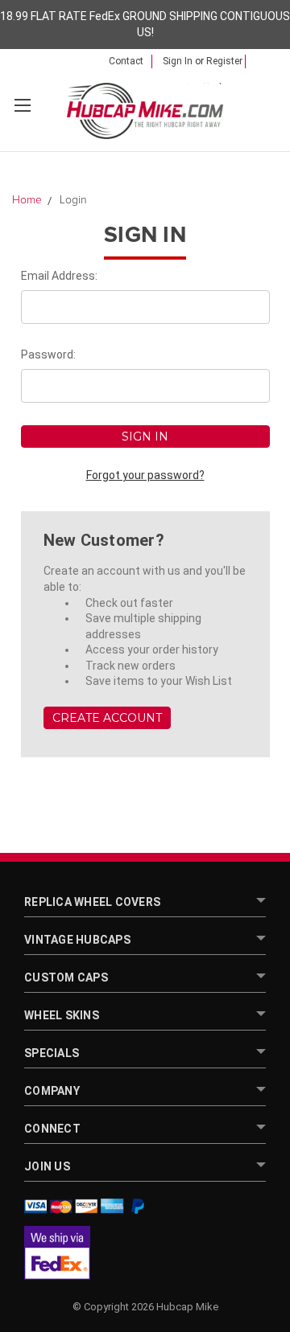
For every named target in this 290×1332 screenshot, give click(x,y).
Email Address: (59, 275)
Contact (126, 61)
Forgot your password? (145, 475)
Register (224, 61)
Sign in (178, 61)
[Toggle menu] (22, 105)
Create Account (107, 718)
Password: (48, 354)
